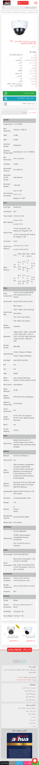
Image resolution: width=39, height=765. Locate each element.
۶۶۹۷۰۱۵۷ (19, 680)
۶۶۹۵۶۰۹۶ (30, 680)
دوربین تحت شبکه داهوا (19, 12)
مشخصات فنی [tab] (32, 113)
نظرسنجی (22, 661)
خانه (36, 12)
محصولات (30, 12)
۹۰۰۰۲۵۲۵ (20, 677)
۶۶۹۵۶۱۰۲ (24, 680)
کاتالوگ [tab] (24, 113)
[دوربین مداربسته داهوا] (6, 2)
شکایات (16, 661)
